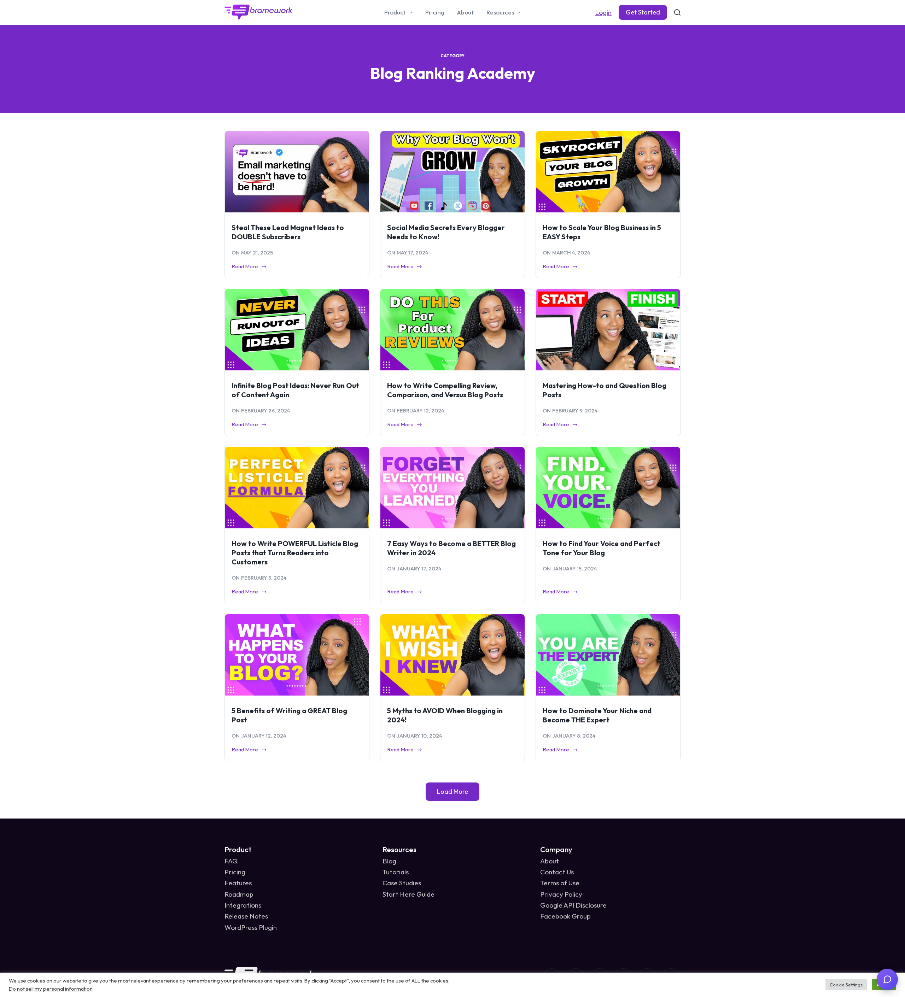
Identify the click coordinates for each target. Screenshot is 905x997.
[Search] (677, 12)
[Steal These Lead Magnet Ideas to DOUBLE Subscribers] (297, 171)
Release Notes (246, 916)
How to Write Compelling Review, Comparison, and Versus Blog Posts (445, 390)
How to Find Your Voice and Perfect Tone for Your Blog (601, 548)
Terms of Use (559, 883)
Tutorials (396, 872)
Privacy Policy (561, 894)
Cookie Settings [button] (846, 984)
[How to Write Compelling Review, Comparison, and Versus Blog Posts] (452, 329)
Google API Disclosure (573, 905)
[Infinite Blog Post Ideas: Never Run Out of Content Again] (297, 329)
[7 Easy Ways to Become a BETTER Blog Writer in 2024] (452, 487)
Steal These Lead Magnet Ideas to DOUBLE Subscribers (288, 232)
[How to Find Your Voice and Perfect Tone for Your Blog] (608, 487)
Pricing (434, 12)
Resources (500, 12)
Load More (452, 791)
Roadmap (238, 894)
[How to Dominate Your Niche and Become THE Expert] (608, 655)
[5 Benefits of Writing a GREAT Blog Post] (297, 655)
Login (603, 12)
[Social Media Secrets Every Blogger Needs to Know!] (452, 171)
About (465, 12)
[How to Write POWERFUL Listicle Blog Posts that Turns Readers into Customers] (297, 487)
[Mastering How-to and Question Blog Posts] (608, 329)
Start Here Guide (408, 894)
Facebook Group (565, 916)
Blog (389, 861)
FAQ (231, 861)
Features (238, 883)
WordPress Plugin (250, 927)
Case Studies (402, 883)
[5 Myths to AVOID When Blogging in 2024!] (452, 655)
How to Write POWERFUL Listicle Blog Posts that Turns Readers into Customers (295, 552)
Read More (245, 267)
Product (395, 12)
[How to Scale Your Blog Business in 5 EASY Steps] (608, 171)
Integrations (242, 905)
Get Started (643, 12)
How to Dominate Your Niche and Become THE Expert (597, 715)
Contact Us (557, 872)
